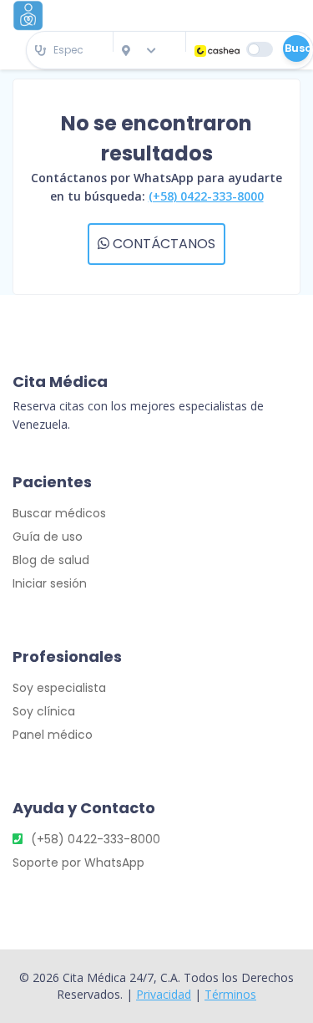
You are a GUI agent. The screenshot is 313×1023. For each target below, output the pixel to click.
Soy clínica (44, 711)
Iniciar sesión (50, 583)
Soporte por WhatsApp (78, 862)
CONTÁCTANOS (162, 243)
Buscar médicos (59, 513)
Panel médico (53, 734)
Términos (230, 994)
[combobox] (69, 50)
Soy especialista (59, 687)
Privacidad (163, 994)
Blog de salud (51, 560)
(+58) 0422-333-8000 (206, 196)
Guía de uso (48, 536)
